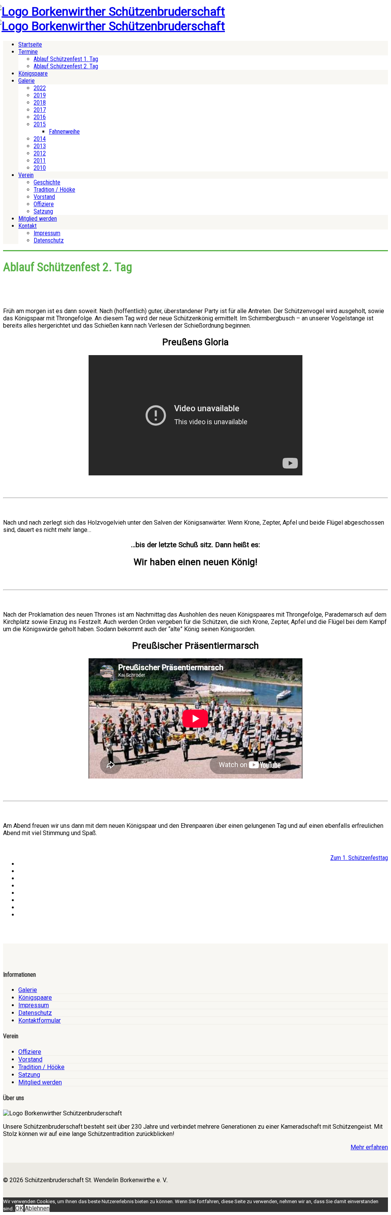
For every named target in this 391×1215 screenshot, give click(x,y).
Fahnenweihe (64, 131)
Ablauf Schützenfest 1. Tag (66, 59)
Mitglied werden (37, 218)
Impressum (47, 233)
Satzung (43, 211)
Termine (28, 51)
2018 (40, 102)
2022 (40, 88)
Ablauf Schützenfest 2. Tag (66, 66)
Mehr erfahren (369, 1147)
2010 (40, 167)
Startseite (30, 44)
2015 (40, 124)
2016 (40, 117)
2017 (40, 109)
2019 (40, 95)
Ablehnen (37, 1208)
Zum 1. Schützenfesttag (359, 857)
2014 (40, 138)
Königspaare (33, 73)
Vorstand (44, 196)
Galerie (26, 80)
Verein (26, 175)
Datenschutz (49, 240)
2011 (40, 160)
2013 (40, 146)
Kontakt (27, 225)
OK (19, 1208)
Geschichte (47, 182)
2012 (40, 153)
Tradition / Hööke (54, 189)
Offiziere (44, 204)
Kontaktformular (39, 1020)
